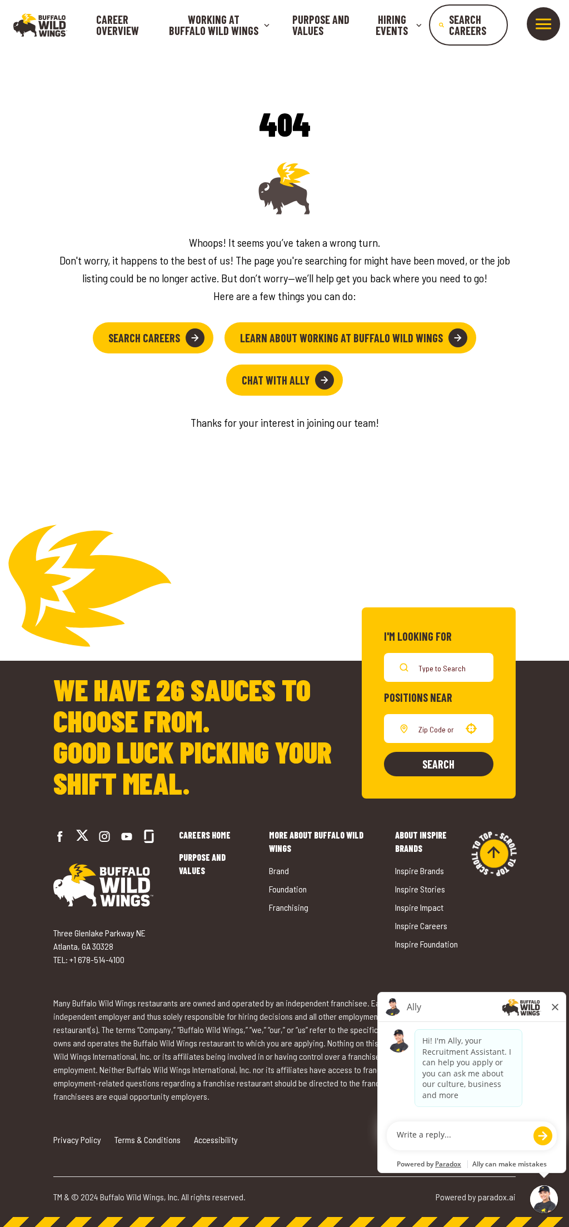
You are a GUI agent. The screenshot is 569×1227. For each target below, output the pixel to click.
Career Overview (117, 25)
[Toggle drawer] (543, 24)
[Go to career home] (40, 25)
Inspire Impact (419, 907)
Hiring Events (392, 25)
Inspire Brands (419, 870)
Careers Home (205, 835)
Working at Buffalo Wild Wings (213, 25)
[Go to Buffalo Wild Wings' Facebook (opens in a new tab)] (60, 836)
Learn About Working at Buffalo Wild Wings (341, 338)
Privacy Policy (77, 1139)
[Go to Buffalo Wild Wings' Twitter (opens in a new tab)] (82, 836)
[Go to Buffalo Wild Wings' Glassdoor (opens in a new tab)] (149, 836)
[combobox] (436, 729)
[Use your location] (471, 728)
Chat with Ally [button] (276, 380)
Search (438, 764)
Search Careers (144, 338)
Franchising (288, 907)
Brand (279, 870)
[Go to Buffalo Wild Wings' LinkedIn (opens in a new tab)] (126, 836)
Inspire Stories (420, 889)
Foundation (288, 889)
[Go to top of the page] (494, 854)
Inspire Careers (421, 925)
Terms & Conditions (147, 1139)
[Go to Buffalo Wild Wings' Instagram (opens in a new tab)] (104, 836)
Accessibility (216, 1139)
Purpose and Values (321, 25)
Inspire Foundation (426, 944)
